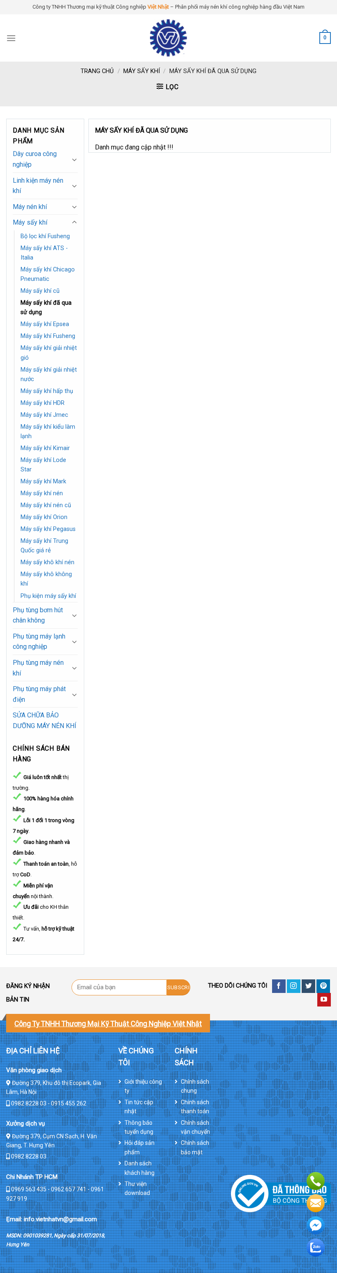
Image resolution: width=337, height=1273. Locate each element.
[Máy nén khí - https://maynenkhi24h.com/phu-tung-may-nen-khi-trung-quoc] (168, 38)
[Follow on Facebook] (279, 986)
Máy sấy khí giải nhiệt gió (49, 353)
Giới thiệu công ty (143, 1086)
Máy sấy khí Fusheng (48, 336)
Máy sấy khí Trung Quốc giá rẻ (44, 546)
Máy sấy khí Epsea (45, 324)
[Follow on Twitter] (308, 986)
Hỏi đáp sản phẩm (140, 1147)
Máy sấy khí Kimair (45, 448)
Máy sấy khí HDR (43, 403)
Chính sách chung (195, 1086)
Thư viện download (137, 1188)
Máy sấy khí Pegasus (48, 529)
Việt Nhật (158, 7)
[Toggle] (74, 159)
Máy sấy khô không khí (46, 579)
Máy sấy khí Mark (43, 481)
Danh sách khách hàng (140, 1168)
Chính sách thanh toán (195, 1106)
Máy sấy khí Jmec (44, 414)
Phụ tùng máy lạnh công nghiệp (39, 641)
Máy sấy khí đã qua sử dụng (46, 307)
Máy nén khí (30, 207)
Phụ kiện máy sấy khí (48, 596)
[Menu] (11, 38)
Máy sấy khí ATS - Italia (44, 253)
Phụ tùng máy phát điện (39, 694)
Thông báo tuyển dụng (139, 1127)
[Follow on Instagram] (293, 986)
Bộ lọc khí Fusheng (45, 236)
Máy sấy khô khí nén (47, 562)
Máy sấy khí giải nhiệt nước (49, 374)
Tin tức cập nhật (139, 1106)
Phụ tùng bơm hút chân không (38, 615)
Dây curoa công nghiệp (35, 159)
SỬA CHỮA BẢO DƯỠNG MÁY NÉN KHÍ (44, 720)
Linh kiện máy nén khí (38, 186)
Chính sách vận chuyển (195, 1127)
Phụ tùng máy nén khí (38, 668)
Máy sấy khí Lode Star (43, 465)
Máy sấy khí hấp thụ (47, 391)
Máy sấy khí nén (42, 493)
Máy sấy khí (141, 71)
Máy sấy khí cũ (40, 290)
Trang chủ (97, 71)
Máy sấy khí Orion (44, 517)
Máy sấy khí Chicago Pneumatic (48, 274)
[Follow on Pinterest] (323, 986)
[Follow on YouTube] (324, 999)
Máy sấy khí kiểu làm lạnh (48, 431)
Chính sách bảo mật (195, 1147)
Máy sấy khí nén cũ (46, 505)
